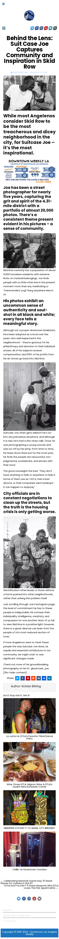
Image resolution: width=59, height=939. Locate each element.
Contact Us (10, 921)
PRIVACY (8, 910)
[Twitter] (32, 28)
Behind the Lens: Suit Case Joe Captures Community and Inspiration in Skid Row (29, 52)
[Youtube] (46, 28)
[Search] (55, 28)
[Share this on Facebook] (22, 678)
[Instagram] (41, 28)
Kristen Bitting (20, 72)
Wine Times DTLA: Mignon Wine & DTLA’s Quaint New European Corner (29, 785)
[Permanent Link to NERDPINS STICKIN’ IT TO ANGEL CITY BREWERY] (29, 807)
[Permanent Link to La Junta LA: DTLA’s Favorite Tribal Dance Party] (29, 715)
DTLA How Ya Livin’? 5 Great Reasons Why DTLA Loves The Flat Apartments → (31, 887)
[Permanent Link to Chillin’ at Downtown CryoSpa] (29, 849)
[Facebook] (37, 28)
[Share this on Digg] (44, 678)
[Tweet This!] (17, 678)
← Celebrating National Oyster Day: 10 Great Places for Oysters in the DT (26, 882)
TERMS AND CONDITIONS (16, 915)
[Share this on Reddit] (33, 678)
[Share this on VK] (39, 678)
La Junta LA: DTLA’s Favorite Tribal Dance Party (29, 737)
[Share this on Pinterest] (28, 678)
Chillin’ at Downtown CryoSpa (29, 869)
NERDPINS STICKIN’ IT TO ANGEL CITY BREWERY (29, 828)
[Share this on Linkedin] (49, 678)
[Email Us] (50, 28)
